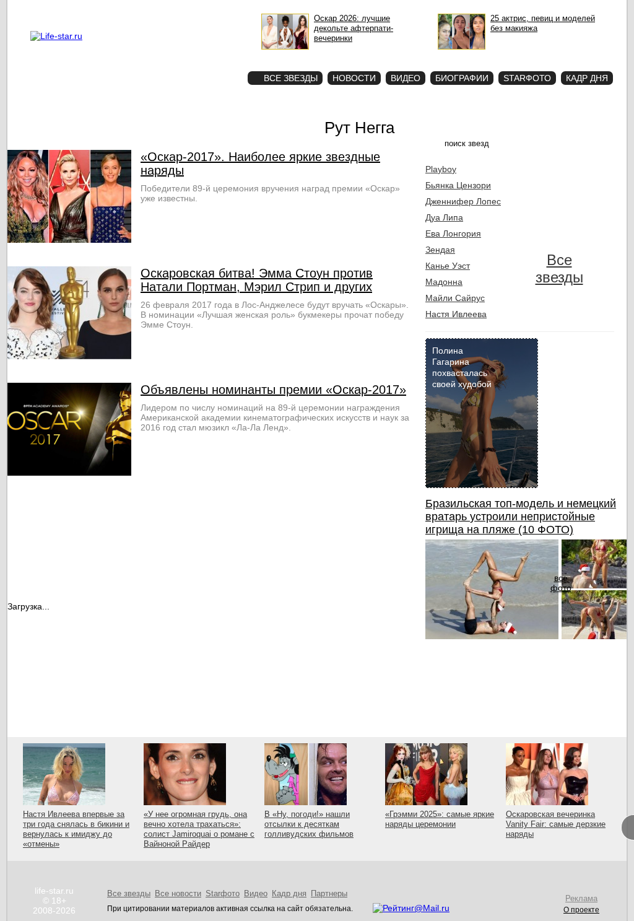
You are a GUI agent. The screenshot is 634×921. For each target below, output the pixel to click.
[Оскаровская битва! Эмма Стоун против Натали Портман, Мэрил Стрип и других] (69, 356)
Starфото (201, 56)
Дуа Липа (444, 217)
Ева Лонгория (453, 233)
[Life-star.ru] (56, 36)
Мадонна (443, 282)
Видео (405, 78)
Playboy (440, 169)
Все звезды (559, 268)
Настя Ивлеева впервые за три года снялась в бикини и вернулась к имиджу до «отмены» (76, 829)
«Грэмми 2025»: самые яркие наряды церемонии (439, 819)
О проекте (108, 10)
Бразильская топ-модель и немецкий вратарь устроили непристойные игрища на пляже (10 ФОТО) (520, 516)
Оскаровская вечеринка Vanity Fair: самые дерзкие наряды (556, 824)
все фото (560, 583)
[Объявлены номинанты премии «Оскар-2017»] (69, 473)
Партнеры (329, 893)
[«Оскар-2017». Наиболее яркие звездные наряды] (69, 240)
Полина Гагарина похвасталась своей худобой (462, 367)
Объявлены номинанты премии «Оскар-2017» (273, 389)
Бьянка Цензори (458, 185)
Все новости (178, 893)
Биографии (462, 78)
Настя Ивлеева (456, 314)
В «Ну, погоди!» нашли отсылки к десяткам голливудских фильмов (309, 824)
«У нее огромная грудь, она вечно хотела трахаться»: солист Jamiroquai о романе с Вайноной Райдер (199, 829)
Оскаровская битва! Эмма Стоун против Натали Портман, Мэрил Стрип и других (257, 280)
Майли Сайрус (455, 298)
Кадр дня (587, 78)
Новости (354, 78)
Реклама (143, 10)
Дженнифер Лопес (463, 201)
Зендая (440, 250)
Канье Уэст (447, 266)
